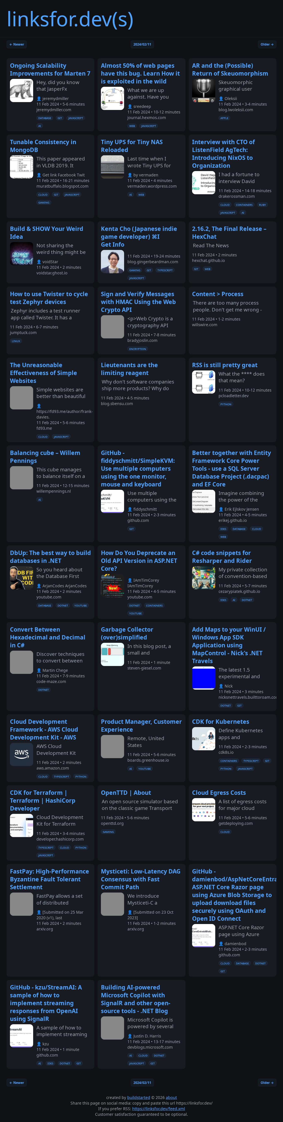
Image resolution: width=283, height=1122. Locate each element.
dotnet (63, 605)
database (44, 117)
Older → (267, 44)
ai (39, 125)
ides (223, 528)
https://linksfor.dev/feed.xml (158, 1108)
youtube (80, 605)
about (171, 1097)
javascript (75, 117)
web (132, 125)
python (225, 404)
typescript (165, 270)
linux (16, 341)
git (60, 117)
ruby (262, 204)
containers (244, 204)
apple (224, 117)
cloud (42, 194)
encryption (137, 348)
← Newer (16, 44)
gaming (43, 202)
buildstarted (138, 1097)
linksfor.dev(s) (70, 18)
